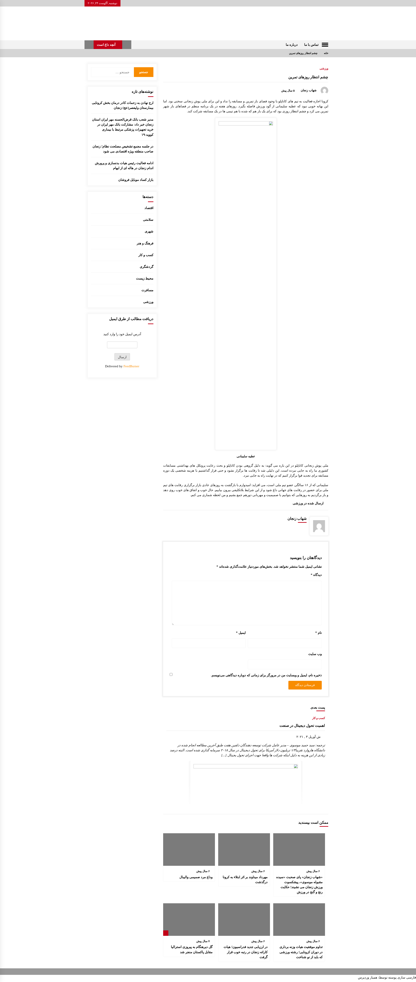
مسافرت (147, 290)
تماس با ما (311, 44)
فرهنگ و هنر (145, 243)
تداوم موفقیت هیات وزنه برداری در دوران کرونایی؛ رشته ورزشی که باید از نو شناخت (301, 952)
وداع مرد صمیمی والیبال (196, 877)
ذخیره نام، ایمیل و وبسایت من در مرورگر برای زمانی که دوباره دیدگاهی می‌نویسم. (266, 675)
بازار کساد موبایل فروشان (135, 179)
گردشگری (146, 266)
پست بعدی (317, 707)
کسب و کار (318, 717)
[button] (126, 44)
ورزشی (324, 68)
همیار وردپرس (367, 977)
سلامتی (148, 219)
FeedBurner (131, 366)
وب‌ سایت (315, 654)
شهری (149, 231)
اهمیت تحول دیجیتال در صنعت (302, 726)
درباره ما (292, 44)
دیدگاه (316, 575)
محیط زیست (144, 278)
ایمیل (241, 632)
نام (318, 632)
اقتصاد (149, 208)
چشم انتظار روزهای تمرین (308, 77)
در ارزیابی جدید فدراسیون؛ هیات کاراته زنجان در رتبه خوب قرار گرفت (246, 952)
